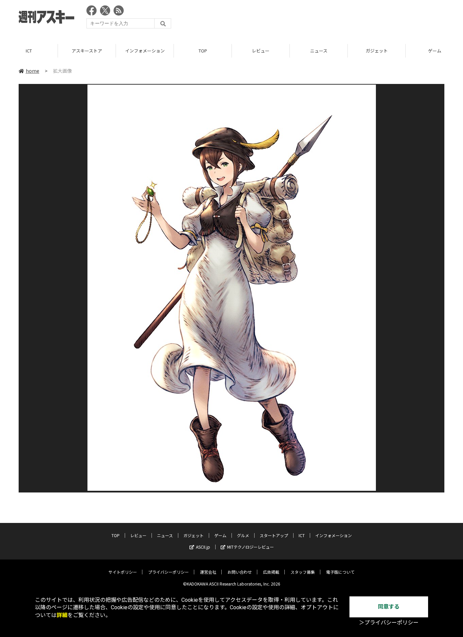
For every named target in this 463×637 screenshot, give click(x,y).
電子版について (340, 572)
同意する (389, 606)
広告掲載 (271, 572)
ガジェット (377, 50)
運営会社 (208, 572)
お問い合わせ (239, 572)
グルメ (243, 535)
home (32, 70)
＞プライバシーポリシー (389, 622)
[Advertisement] (321, 18)
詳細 (62, 615)
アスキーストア (87, 50)
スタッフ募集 (302, 572)
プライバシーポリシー (168, 572)
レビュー (260, 50)
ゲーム (220, 535)
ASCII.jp (203, 547)
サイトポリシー (122, 572)
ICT (29, 50)
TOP (203, 50)
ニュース (318, 50)
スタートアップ (274, 535)
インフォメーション (145, 50)
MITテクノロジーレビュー (250, 547)
